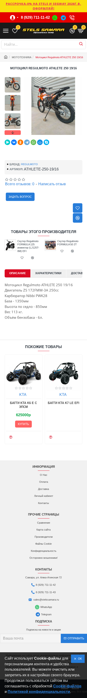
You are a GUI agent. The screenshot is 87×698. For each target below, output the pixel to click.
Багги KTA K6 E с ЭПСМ (23, 405)
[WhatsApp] (33, 142)
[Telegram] (27, 142)
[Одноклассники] (20, 142)
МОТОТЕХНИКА (21, 57)
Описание (17, 273)
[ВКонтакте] (14, 142)
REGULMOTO (29, 164)
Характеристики (48, 273)
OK (79, 658)
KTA (22, 395)
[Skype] (46, 142)
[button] (12, 78)
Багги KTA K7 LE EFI (63, 403)
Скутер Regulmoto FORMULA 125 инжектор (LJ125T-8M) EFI (28, 246)
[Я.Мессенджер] (7, 142)
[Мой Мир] (40, 142)
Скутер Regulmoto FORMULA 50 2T (67, 243)
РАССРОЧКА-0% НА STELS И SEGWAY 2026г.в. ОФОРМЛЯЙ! (43, 6)
